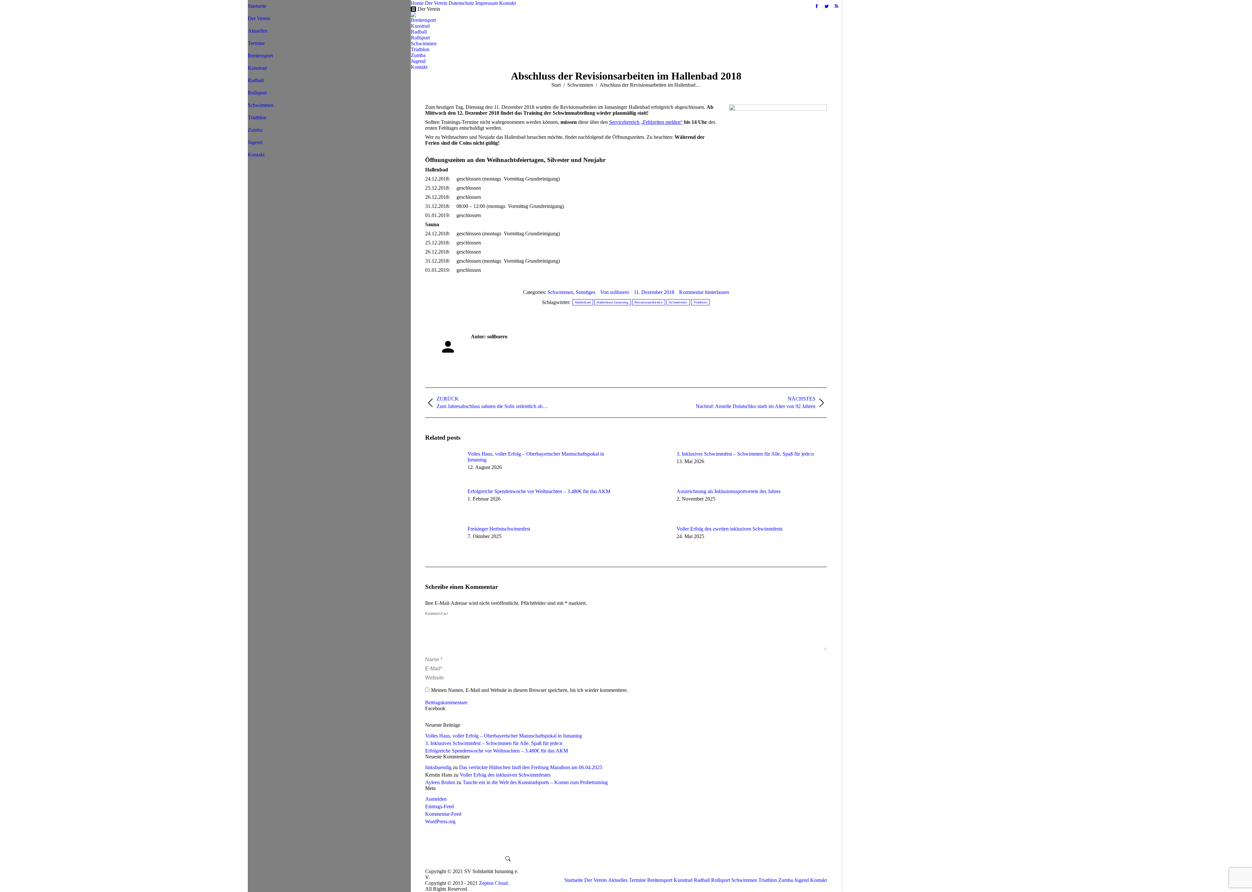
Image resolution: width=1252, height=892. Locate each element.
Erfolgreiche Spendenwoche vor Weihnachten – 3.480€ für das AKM (539, 491)
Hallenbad (583, 302)
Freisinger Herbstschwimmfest (499, 529)
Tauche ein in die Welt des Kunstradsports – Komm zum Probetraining (535, 782)
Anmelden (436, 799)
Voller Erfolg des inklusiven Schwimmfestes (505, 775)
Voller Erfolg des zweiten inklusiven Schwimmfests (729, 529)
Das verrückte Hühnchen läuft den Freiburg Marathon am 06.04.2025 (530, 767)
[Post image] (443, 466)
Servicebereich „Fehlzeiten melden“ (646, 122)
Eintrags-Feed (439, 806)
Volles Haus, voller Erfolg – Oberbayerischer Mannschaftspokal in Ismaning (536, 456)
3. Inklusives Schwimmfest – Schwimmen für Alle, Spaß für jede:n (745, 454)
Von (614, 292)
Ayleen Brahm (440, 782)
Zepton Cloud (493, 883)
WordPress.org (440, 821)
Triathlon (700, 302)
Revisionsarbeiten (648, 302)
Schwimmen (560, 292)
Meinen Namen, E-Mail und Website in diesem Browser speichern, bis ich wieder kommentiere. (529, 690)
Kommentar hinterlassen (704, 292)
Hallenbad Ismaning (612, 302)
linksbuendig (438, 767)
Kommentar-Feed (443, 814)
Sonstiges (585, 292)
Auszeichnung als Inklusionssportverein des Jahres (729, 491)
